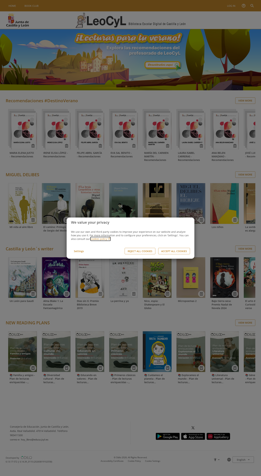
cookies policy (99, 239)
